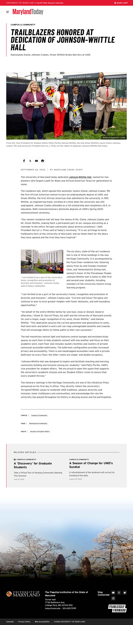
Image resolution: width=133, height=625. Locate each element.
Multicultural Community (38, 423)
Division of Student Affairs (39, 431)
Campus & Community (39, 415)
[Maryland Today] (28, 12)
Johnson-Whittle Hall (80, 177)
